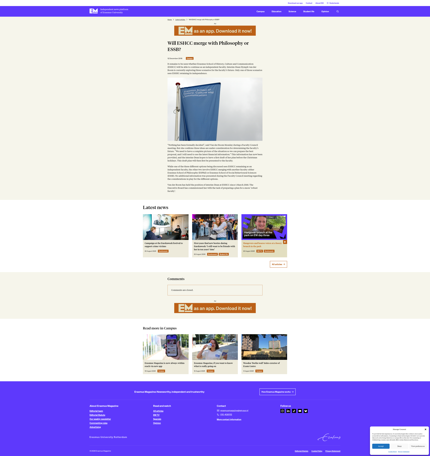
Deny (399, 446)
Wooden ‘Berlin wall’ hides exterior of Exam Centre (261, 365)
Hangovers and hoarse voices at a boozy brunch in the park (262, 245)
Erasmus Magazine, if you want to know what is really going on (213, 365)
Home (170, 19)
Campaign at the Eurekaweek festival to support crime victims (164, 245)
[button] (425, 429)
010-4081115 (226, 414)
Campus (190, 58)
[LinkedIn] (288, 411)
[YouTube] (300, 411)
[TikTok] (294, 411)
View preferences (418, 446)
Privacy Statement (403, 451)
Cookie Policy (392, 451)
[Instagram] (282, 411)
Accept (381, 446)
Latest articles (180, 19)
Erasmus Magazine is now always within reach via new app (164, 365)
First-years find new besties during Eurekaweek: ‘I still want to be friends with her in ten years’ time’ (214, 246)
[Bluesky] (306, 411)
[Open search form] (337, 11)
